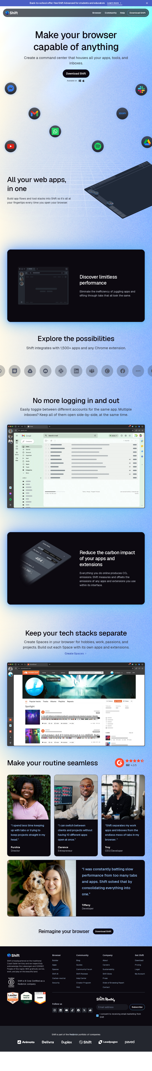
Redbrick (73, 1034)
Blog (78, 960)
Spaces (55, 969)
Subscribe (137, 1007)
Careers (106, 965)
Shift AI (55, 974)
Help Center (81, 978)
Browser (96, 12)
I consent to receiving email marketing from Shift (120, 1015)
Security (55, 983)
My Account (140, 974)
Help (122, 12)
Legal (137, 969)
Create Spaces (74, 653)
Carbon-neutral (58, 978)
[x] (84, 1010)
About (105, 960)
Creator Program (83, 983)
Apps (54, 965)
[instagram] (54, 1010)
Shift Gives (107, 974)
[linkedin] (60, 1010)
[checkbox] (97, 1015)
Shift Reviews (82, 974)
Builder (55, 960)
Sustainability (108, 969)
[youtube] (66, 1010)
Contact (106, 987)
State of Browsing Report (113, 983)
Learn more (113, 3)
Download (139, 960)
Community (111, 12)
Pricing (138, 965)
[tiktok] (72, 1010)
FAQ (78, 987)
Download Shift (137, 12)
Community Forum (84, 969)
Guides (79, 965)
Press (105, 978)
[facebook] (78, 1010)
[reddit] (90, 1010)
